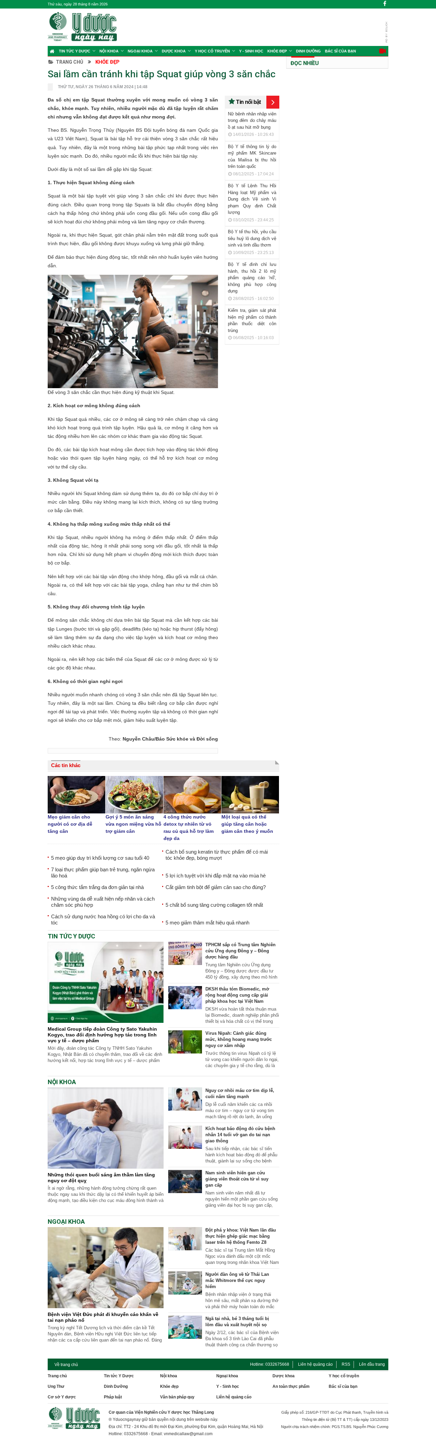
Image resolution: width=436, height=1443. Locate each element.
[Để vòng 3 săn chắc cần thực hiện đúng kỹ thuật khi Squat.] (133, 331)
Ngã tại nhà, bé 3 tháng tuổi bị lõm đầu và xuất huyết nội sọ (237, 1321)
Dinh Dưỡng (308, 51)
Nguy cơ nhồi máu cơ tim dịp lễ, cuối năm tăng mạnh (239, 1093)
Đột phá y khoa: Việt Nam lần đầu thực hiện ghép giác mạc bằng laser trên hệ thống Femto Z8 (240, 1236)
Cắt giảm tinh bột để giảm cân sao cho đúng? (216, 887)
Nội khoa (109, 51)
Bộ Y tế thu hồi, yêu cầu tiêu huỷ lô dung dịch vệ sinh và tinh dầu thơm (252, 238)
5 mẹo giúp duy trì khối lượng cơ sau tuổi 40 (100, 858)
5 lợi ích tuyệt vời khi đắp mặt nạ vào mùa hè (216, 875)
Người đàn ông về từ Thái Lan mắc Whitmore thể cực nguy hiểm (237, 1280)
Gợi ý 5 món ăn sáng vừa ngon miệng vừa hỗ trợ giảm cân (133, 824)
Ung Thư (56, 1386)
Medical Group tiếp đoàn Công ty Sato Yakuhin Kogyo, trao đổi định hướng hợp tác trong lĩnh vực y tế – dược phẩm (102, 1034)
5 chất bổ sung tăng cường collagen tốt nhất (214, 905)
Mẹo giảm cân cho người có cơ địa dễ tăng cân (70, 824)
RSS (346, 1364)
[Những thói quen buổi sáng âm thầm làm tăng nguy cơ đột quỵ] (106, 1167)
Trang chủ (69, 62)
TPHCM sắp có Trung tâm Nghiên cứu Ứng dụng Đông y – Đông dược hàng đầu (240, 951)
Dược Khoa (174, 51)
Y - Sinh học (251, 51)
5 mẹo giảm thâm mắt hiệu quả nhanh (207, 922)
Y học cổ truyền (212, 51)
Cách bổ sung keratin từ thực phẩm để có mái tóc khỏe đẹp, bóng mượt (217, 855)
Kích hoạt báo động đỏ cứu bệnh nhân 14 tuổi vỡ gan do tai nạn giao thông (240, 1134)
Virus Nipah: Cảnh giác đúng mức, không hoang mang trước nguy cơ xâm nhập (238, 1039)
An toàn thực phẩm (291, 1386)
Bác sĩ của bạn (340, 51)
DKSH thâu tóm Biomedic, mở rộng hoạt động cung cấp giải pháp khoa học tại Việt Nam (237, 995)
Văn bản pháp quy (177, 1397)
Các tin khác (65, 765)
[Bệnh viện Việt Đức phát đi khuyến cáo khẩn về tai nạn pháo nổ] (106, 1306)
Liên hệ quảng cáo (315, 1364)
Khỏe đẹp (277, 51)
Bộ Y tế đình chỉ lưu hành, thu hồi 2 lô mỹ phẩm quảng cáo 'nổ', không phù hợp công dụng (252, 278)
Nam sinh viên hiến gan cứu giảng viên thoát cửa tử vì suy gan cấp (236, 1179)
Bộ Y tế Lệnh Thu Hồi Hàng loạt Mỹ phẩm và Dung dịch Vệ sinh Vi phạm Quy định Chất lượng (252, 199)
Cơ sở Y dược (62, 1397)
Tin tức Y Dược (74, 51)
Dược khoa (283, 1376)
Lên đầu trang (372, 1364)
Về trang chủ (66, 1364)
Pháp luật (113, 1397)
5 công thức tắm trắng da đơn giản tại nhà (97, 887)
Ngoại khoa (140, 51)
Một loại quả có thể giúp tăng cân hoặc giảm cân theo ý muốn (247, 824)
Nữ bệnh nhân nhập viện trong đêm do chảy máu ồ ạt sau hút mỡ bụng (252, 120)
